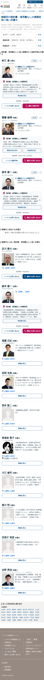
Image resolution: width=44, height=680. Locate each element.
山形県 (7, 268)
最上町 (3, 617)
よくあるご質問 (10, 651)
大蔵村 (21, 617)
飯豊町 (19, 620)
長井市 (9, 612)
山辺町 (37, 612)
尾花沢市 (26, 612)
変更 (39, 35)
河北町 (9, 615)
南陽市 (20, 67)
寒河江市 (31, 609)
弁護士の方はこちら (35, 2)
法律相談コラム (10, 645)
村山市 (3, 612)
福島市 (12, 588)
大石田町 (31, 615)
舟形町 (9, 617)
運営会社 (7, 667)
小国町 (9, 620)
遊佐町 (36, 620)
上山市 (37, 609)
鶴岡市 (14, 609)
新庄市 (25, 609)
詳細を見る (22, 363)
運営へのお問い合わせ (12, 655)
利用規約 (29, 642)
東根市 (19, 612)
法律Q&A (7, 642)
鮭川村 (26, 617)
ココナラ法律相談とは (12, 639)
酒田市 (19, 609)
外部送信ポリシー (32, 648)
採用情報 (7, 670)
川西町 (3, 620)
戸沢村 (32, 617)
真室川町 (15, 617)
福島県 (6, 588)
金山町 (37, 615)
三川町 (25, 620)
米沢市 (12, 359)
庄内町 (30, 620)
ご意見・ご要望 (31, 639)
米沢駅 (6, 458)
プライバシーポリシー (34, 645)
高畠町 (37, 617)
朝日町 (19, 615)
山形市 (13, 268)
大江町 (25, 615)
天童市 (14, 612)
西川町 (14, 615)
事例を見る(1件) (12, 150)
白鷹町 (14, 620)
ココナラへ (6, 2)
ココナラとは (9, 648)
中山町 (3, 615)
